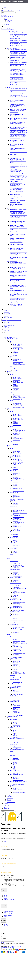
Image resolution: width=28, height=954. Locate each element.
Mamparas (12, 194)
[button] (15, 326)
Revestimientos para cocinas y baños (18, 781)
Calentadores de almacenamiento (16, 79)
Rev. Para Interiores (15, 290)
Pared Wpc (22, 290)
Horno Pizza (15, 529)
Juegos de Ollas (16, 496)
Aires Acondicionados (15, 244)
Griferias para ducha (19, 159)
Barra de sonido (21, 148)
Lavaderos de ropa (14, 112)
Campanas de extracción (16, 93)
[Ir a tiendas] (14, 13)
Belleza (20, 242)
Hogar (11, 57)
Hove (8, 408)
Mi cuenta (6, 924)
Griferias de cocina (19, 74)
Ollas (15, 119)
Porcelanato (24, 45)
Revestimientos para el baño (17, 196)
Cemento (15, 267)
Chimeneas (12, 231)
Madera (11, 288)
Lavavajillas (22, 53)
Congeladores (16, 105)
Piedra (23, 267)
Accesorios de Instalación (16, 304)
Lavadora (20, 152)
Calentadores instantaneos (16, 183)
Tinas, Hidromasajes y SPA (16, 204)
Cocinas (12, 32)
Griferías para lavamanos (18, 627)
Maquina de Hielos (14, 106)
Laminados (15, 84)
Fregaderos (19, 55)
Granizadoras (13, 219)
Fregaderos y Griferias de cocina (18, 109)
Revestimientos (13, 262)
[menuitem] (5, 310)
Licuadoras (20, 128)
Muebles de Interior (15, 252)
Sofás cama (12, 254)
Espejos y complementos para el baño (18, 175)
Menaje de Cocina (14, 118)
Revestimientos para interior (17, 293)
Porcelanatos (17, 294)
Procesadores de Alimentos (19, 522)
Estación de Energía (14, 60)
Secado (11, 154)
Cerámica (19, 262)
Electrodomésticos (14, 144)
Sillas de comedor (17, 705)
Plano (11, 269)
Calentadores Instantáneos (16, 43)
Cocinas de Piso (18, 51)
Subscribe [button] (17, 940)
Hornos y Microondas (15, 100)
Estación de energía (15, 234)
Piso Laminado (19, 263)
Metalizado (20, 269)
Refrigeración (13, 38)
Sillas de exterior (17, 249)
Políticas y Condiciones (9, 913)
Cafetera (21, 144)
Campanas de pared (17, 463)
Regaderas (17, 202)
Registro (9, 21)
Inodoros (17, 81)
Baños (11, 40)
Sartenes (21, 118)
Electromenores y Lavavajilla (17, 140)
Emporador (13, 301)
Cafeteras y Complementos (19, 510)
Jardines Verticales (17, 686)
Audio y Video (13, 148)
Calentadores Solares (14, 185)
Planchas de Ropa (14, 131)
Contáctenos (6, 808)
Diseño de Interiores (8, 911)
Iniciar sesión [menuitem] (7, 328)
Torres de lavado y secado (17, 227)
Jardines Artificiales (15, 238)
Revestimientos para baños (16, 188)
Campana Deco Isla (17, 381)
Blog (5, 912)
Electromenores (17, 57)
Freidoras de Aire (17, 519)
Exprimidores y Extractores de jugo (18, 212)
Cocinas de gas (13, 34)
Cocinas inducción (15, 90)
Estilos (11, 267)
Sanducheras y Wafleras (18, 517)
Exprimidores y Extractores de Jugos (18, 130)
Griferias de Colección (18, 567)
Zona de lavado (14, 152)
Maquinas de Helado (21, 219)
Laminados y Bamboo (18, 780)
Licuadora (23, 135)
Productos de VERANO (12, 338)
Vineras (11, 105)
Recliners (24, 253)
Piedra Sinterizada (16, 45)
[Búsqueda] (15, 12)
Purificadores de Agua (15, 257)
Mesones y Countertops (15, 115)
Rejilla (17, 179)
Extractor (21, 179)
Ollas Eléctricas (18, 132)
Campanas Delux (18, 70)
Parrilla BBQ (18, 135)
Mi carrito (6, 925)
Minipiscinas (22, 192)
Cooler (20, 136)
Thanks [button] (2, 942)
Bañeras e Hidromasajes (16, 170)
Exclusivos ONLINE (12, 371)
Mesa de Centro (18, 253)
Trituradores (12, 124)
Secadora (24, 152)
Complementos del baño (15, 65)
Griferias (18, 38)
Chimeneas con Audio (20, 231)
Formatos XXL (14, 275)
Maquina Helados (14, 136)
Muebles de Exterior (15, 248)
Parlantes (23, 223)
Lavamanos (24, 40)
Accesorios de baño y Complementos (18, 42)
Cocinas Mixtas (18, 88)
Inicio (5, 841)
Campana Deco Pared (19, 52)
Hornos (15, 36)
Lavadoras (12, 226)
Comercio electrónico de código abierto (12, 947)
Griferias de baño (17, 62)
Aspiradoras (15, 134)
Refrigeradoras (20, 104)
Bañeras (15, 77)
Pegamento (12, 282)
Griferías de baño (17, 40)
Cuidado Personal (14, 242)
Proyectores (18, 223)
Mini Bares (22, 105)
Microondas (19, 36)
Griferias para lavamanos (18, 563)
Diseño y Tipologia (14, 285)
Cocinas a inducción (18, 32)
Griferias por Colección (15, 161)
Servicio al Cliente (8, 915)
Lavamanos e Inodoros (15, 164)
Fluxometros (13, 179)
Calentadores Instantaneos (19, 430)
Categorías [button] (11, 29)
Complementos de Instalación (17, 177)
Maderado (15, 269)
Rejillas (25, 177)
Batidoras (20, 127)
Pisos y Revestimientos (12, 716)
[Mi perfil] (5, 19)
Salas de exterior (16, 698)
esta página (9, 834)
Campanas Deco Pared (15, 35)
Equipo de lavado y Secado (19, 58)
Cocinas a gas (17, 69)
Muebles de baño (18, 166)
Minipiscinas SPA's (14, 192)
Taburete (17, 254)
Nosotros (6, 909)
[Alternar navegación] (4, 332)
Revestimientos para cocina (16, 114)
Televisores (12, 149)
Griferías (21, 110)
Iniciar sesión (10, 20)
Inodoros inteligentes (17, 576)
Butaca (21, 252)
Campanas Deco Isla (22, 34)
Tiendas (5, 916)
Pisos (11, 45)
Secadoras (17, 226)
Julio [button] (5, 7)
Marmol (20, 267)
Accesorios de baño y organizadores (18, 174)
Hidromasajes (20, 79)
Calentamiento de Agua (20, 64)
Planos (24, 286)
